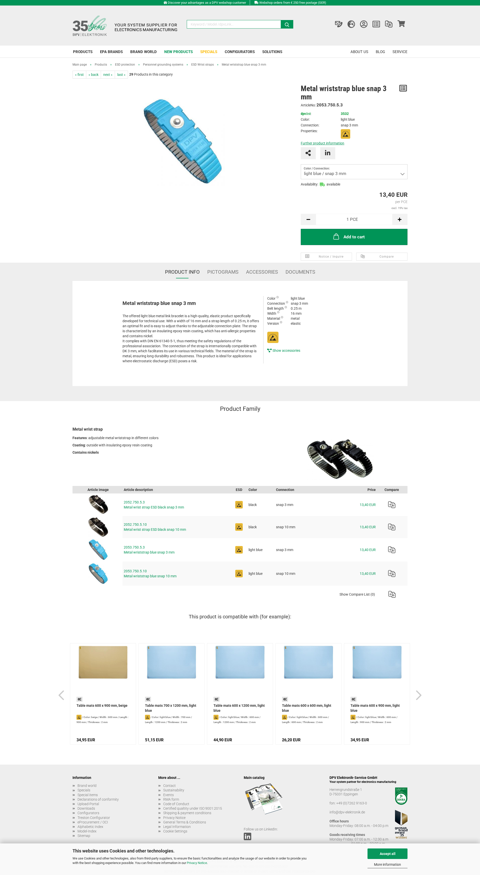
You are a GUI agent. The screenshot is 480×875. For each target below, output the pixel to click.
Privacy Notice (197, 863)
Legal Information (177, 827)
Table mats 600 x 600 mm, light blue (306, 708)
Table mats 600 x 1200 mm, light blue (239, 708)
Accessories (262, 272)
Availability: (309, 184)
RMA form (171, 799)
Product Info (182, 272)
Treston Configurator (94, 818)
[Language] (351, 24)
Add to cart (354, 236)
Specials (208, 52)
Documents (300, 272)
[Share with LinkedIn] (327, 153)
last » (121, 75)
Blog (380, 52)
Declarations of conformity (98, 799)
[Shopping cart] (401, 24)
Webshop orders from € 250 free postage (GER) (292, 3)
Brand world (143, 52)
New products (178, 52)
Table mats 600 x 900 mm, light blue (375, 708)
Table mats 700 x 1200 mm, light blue (170, 708)
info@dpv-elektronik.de (347, 812)
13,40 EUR (368, 505)
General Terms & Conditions (184, 822)
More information (387, 864)
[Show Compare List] (388, 24)
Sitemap (84, 836)
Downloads (86, 808)
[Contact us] (338, 24)
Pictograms (222, 272)
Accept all (388, 854)
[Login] (364, 24)
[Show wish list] (376, 24)
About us (359, 52)
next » (107, 75)
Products (82, 52)
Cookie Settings (175, 831)
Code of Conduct (176, 804)
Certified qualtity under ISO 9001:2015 (192, 808)
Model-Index (87, 831)
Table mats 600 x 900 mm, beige (102, 706)
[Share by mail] (308, 153)
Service (400, 52)
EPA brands (111, 52)
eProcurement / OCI (93, 822)
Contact (169, 786)
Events (168, 795)
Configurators (240, 52)
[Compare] (392, 504)
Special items (88, 795)
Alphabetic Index (90, 827)
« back (93, 75)
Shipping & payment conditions (187, 813)
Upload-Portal (88, 804)
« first (79, 75)
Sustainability (173, 790)
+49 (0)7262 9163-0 (351, 803)
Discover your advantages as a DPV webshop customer (207, 3)
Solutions (272, 52)
